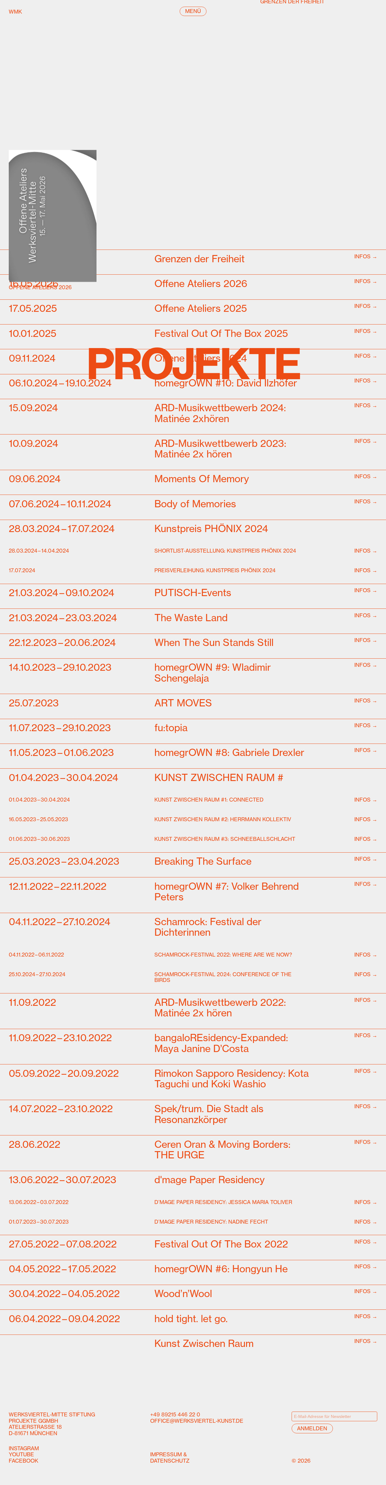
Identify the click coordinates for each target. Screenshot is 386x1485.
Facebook (23, 1461)
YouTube (21, 1454)
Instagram (24, 1448)
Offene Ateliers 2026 (40, 287)
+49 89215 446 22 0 (175, 1414)
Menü (193, 11)
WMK (30, 12)
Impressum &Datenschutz (170, 1457)
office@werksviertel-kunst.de (196, 1420)
